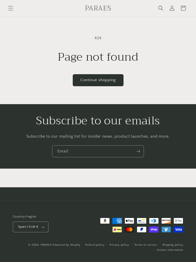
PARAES (46, 244)
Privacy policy (119, 244)
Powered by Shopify (66, 244)
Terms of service (145, 244)
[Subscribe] (138, 151)
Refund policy (94, 244)
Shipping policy (172, 244)
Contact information (170, 250)
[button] (10, 8)
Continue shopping (98, 80)
